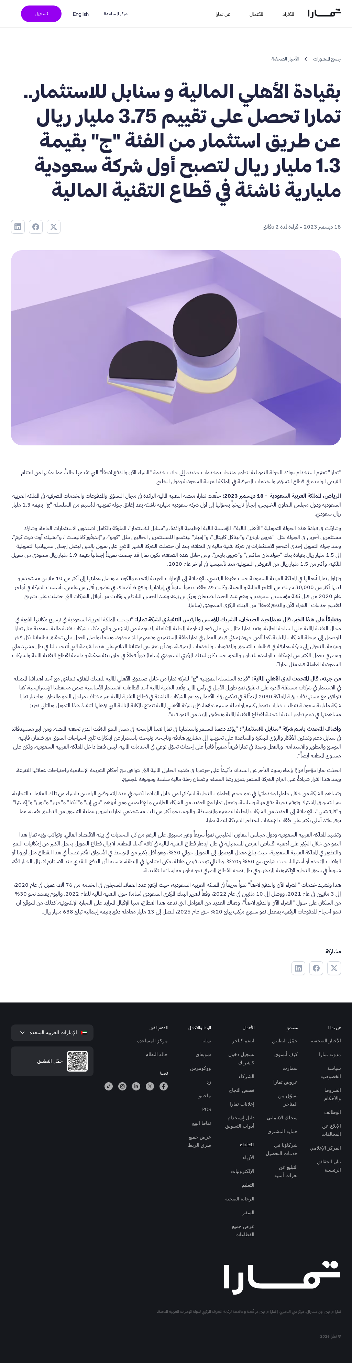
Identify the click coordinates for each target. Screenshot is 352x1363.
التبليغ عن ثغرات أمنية (286, 1171)
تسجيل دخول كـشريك (241, 1058)
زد (209, 1082)
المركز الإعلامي (325, 1148)
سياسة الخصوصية (330, 1072)
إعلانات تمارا (242, 1104)
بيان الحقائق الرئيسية (329, 1166)
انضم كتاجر (243, 1040)
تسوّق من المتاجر (288, 1100)
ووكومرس (200, 1068)
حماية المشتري (282, 1131)
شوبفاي (203, 1054)
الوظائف (332, 1112)
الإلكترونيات (242, 1171)
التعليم (248, 1185)
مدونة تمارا (330, 1054)
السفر (248, 1212)
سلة (206, 1040)
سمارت (290, 1068)
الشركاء (246, 1076)
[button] (292, 13)
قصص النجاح (241, 1090)
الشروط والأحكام (332, 1094)
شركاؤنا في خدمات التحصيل (282, 1149)
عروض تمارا (285, 1082)
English (81, 14)
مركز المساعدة (116, 13)
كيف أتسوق (286, 1054)
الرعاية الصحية (239, 1198)
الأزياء (248, 1157)
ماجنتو (205, 1095)
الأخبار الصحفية (326, 1040)
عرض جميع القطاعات (243, 1230)
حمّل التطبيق (285, 1040)
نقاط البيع (201, 1123)
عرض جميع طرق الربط (199, 1141)
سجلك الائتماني (282, 1117)
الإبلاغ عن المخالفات (331, 1130)
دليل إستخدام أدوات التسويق (239, 1122)
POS (206, 1109)
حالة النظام (156, 1054)
